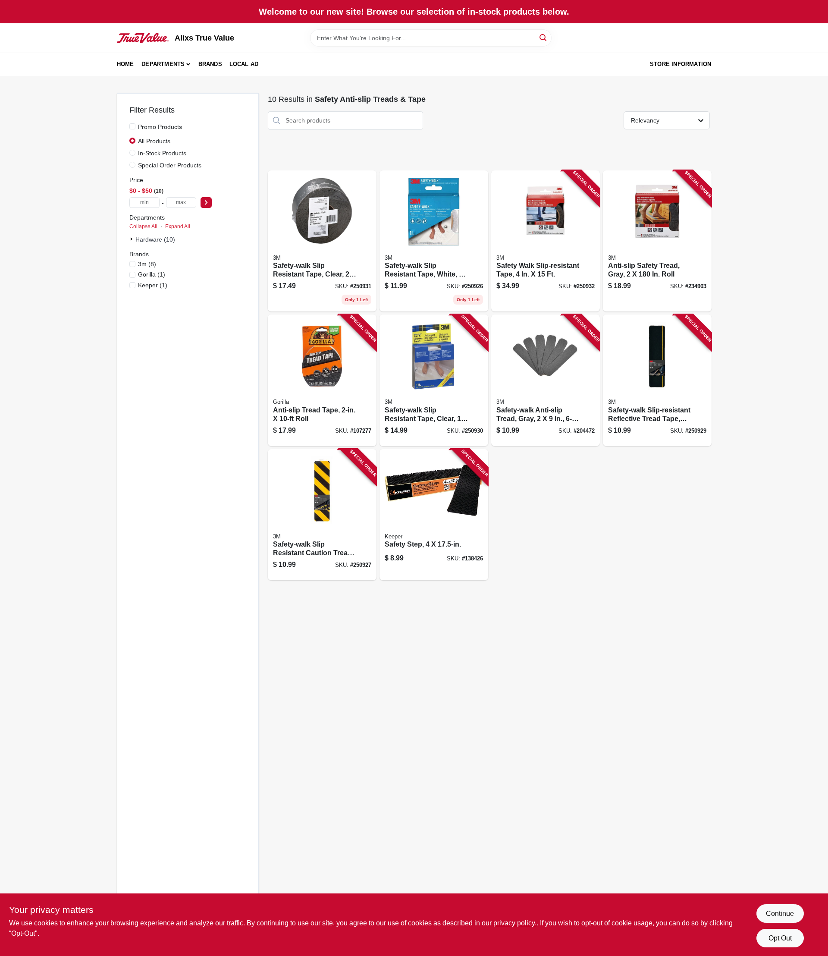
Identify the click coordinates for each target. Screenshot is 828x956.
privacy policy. (514, 923)
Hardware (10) (155, 239)
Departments (163, 64)
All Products (154, 141)
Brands (210, 64)
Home (125, 64)
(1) (151, 274)
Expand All (177, 226)
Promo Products (160, 127)
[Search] (543, 37)
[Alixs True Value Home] (143, 38)
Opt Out (780, 938)
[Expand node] (132, 239)
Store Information (680, 64)
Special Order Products (169, 165)
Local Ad (244, 64)
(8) (147, 264)
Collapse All (143, 226)
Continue (780, 913)
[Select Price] (206, 202)
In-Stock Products (162, 153)
